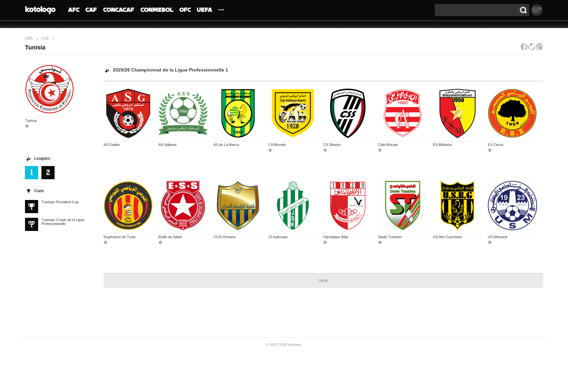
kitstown (294, 345)
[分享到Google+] (539, 46)
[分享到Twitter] (531, 46)
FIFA (29, 38)
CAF (45, 38)
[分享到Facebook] (524, 46)
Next (323, 280)
